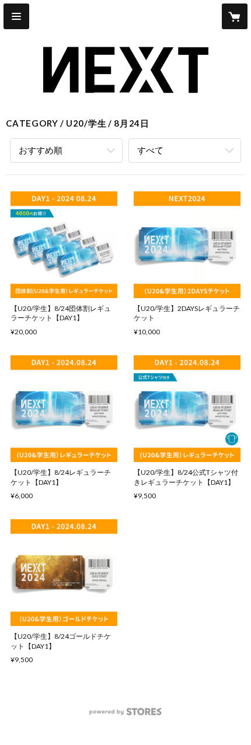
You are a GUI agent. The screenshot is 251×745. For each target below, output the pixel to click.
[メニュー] (16, 16)
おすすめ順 (40, 150)
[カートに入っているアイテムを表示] (234, 16)
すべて (150, 150)
